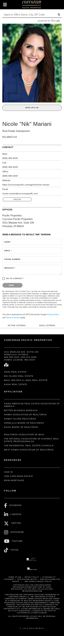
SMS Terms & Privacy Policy (38, 581)
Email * (8, 251)
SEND (12, 285)
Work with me (32, 108)
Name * (7, 242)
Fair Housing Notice (27, 579)
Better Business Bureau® (20, 410)
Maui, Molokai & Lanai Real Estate (26, 380)
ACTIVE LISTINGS (17, 325)
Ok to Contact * (15, 278)
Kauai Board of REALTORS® (21, 427)
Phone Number (12, 259)
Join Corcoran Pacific (18, 476)
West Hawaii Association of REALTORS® (29, 450)
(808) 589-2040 (10, 176)
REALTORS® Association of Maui (24, 435)
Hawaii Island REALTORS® (20, 419)
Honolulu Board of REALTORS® (24, 423)
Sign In (8, 472)
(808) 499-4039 (10, 158)
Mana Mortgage (14, 480)
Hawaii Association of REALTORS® (25, 415)
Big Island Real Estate (18, 376)
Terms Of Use (14, 577)
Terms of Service (13, 318)
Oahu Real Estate (15, 372)
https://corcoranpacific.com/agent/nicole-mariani (25, 184)
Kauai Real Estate (15, 384)
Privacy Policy (53, 314)
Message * (9, 268)
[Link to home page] (32, 4)
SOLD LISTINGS (47, 325)
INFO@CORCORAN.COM (32, 591)
